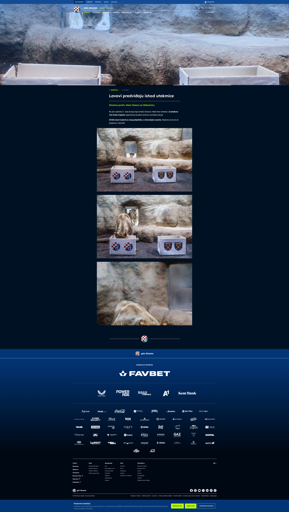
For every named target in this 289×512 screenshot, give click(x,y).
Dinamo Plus (77, 476)
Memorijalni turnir (110, 468)
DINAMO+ (98, 2)
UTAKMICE (107, 12)
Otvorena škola (109, 471)
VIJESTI (87, 12)
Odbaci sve (191, 506)
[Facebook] (191, 490)
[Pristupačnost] (206, 8)
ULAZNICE (96, 12)
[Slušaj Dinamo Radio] (199, 8)
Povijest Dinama (93, 468)
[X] (203, 490)
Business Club (141, 468)
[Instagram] (195, 490)
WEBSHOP (89, 2)
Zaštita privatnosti (146, 495)
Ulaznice (75, 479)
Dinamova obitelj (141, 466)
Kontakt (122, 466)
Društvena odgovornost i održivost (191, 495)
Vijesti (75, 463)
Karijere (122, 473)
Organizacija (108, 478)
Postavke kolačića (206, 506)
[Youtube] (199, 490)
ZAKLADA (114, 2)
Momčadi (107, 473)
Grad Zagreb (140, 475)
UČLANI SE (147, 12)
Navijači (139, 478)
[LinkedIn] (207, 490)
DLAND (106, 2)
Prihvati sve (177, 506)
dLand (139, 471)
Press (121, 468)
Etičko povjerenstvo (94, 473)
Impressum (155, 495)
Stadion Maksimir (93, 471)
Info (106, 466)
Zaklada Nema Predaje (143, 480)
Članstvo (75, 469)
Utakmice (76, 472)
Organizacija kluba (94, 466)
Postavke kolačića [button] (177, 495)
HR (209, 8)
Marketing (123, 471)
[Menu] (214, 8)
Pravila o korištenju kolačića (165, 495)
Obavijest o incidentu (126, 475)
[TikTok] (211, 490)
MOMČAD (116, 12)
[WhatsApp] (215, 490)
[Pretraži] (203, 8)
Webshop (76, 482)
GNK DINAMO (79, 2)
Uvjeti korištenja (205, 495)
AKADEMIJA (126, 12)
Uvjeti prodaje (213, 495)
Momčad (75, 466)
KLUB (137, 12)
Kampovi (107, 475)
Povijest (107, 480)
